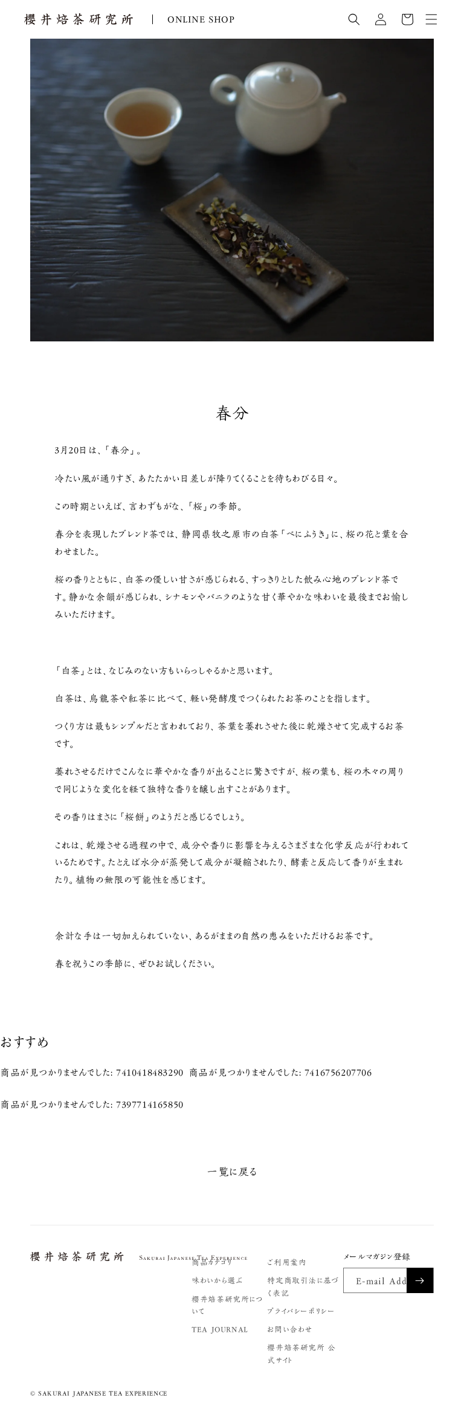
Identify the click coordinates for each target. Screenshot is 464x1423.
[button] (354, 19)
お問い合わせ (289, 1330)
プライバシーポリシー (301, 1311)
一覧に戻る (232, 1171)
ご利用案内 (286, 1263)
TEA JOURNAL (220, 1330)
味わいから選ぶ (217, 1281)
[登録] (420, 1280)
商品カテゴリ (212, 1263)
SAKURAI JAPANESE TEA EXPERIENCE (102, 1393)
